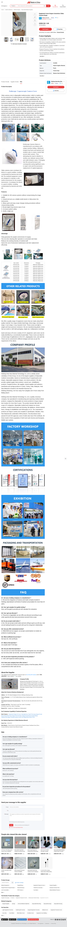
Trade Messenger (22, 919)
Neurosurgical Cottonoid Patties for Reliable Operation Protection (19, 872)
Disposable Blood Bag (36, 903)
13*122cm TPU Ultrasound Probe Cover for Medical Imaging (6, 851)
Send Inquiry (45, 29)
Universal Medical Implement (23, 903)
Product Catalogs (19, 882)
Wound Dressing (7, 715)
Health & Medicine (8, 9)
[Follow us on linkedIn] (65, 919)
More (2, 915)
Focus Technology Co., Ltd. (24, 923)
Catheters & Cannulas (38, 887)
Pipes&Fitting (20, 885)
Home (2, 9)
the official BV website (31, 674)
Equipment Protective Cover (56, 909)
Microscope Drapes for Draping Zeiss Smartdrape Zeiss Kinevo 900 (33, 851)
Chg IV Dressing (31, 714)
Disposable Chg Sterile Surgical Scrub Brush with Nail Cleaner (19, 851)
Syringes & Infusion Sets (54, 887)
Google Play (12, 919)
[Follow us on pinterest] (63, 919)
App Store (4, 919)
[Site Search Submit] (48, 6)
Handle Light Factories (20, 909)
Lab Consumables (5, 890)
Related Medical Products (55, 890)
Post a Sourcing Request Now (16, 827)
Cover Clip (4, 913)
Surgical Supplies (53, 885)
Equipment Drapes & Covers (15, 714)
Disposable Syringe (47, 903)
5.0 (53, 83)
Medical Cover (45, 909)
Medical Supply (17, 9)
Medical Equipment (5, 885)
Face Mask (36, 890)
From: (7, 807)
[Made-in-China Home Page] (33, 2)
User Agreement (40, 923)
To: (8, 810)
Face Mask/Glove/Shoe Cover (28, 717)
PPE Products (20, 890)
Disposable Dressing (58, 903)
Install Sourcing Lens (34, 919)
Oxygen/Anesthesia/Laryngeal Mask (30, 715)
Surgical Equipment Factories (34, 909)
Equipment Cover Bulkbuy (42, 913)
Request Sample (60, 32)
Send (11, 825)
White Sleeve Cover (21, 913)
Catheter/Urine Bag (5, 717)
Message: (7, 814)
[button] (2, 2)
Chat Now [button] (60, 29)
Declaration (47, 923)
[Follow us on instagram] (59, 919)
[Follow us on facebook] (55, 919)
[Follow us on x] (57, 919)
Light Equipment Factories (7, 909)
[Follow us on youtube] (61, 919)
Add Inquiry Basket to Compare (19, 44)
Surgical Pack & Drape (16, 715)
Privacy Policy (53, 923)
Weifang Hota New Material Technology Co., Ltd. (46, 17)
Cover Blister (11, 913)
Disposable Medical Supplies (27, 9)
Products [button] (13, 5)
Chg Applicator (24, 714)
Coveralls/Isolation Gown (15, 717)
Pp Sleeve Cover (30, 913)
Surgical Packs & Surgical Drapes (8, 887)
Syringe (13, 903)
